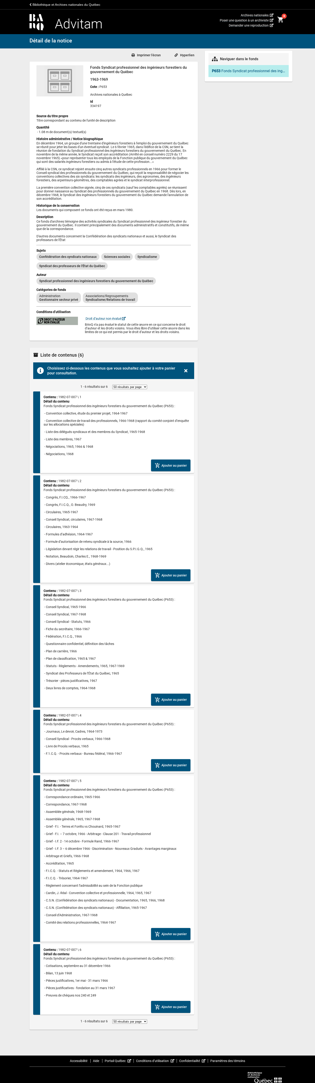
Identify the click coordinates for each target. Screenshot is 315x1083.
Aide (96, 1061)
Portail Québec (119, 1061)
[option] (67, 256)
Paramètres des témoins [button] (227, 1061)
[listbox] (113, 261)
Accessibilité (79, 1061)
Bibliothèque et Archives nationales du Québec (66, 4)
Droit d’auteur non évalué (103, 318)
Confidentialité (193, 1061)
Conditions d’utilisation (156, 1061)
